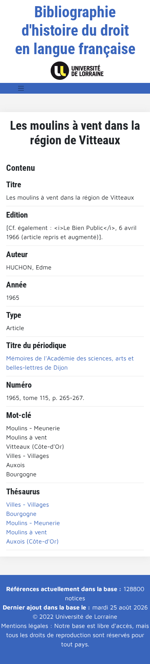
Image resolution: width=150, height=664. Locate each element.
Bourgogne (21, 513)
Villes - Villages (27, 504)
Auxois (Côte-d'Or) (32, 541)
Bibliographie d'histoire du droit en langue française (75, 30)
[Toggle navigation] (21, 88)
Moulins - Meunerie (33, 522)
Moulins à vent (26, 532)
